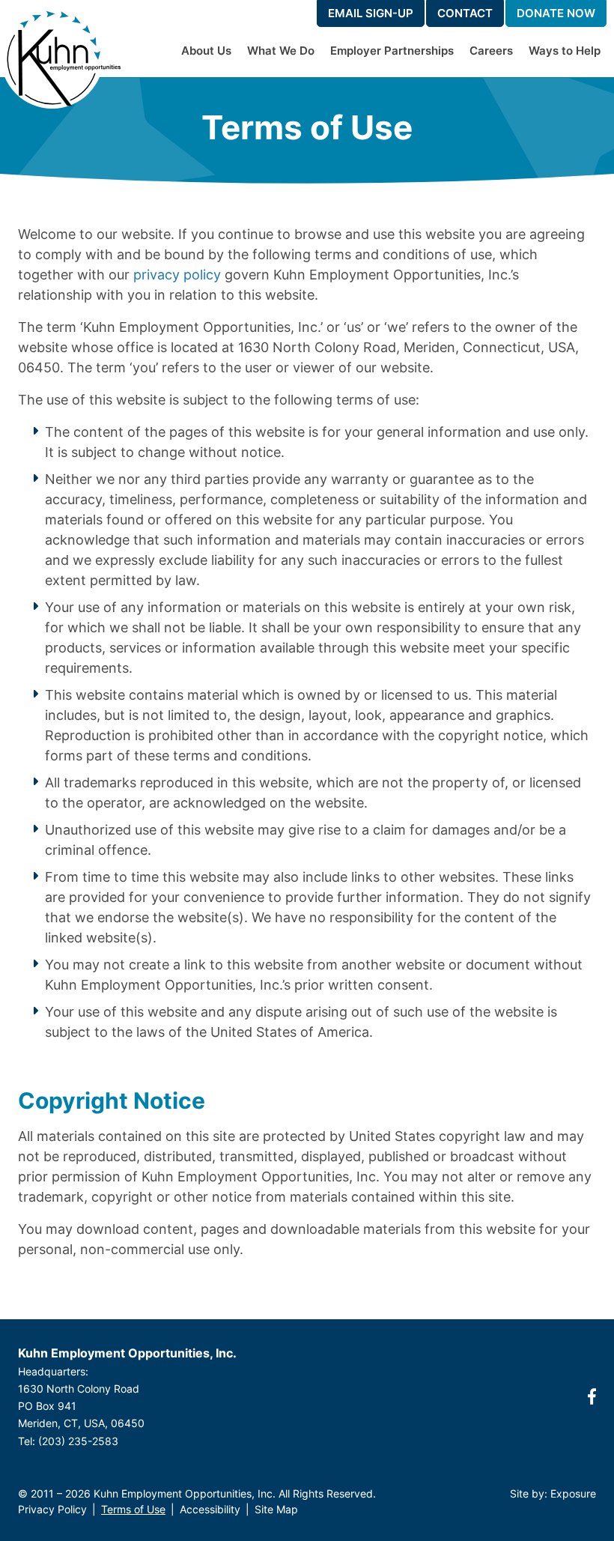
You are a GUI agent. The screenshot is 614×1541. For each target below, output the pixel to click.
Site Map (276, 1509)
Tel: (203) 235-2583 (68, 1441)
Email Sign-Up (370, 13)
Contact (465, 13)
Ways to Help (565, 50)
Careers (491, 50)
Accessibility (210, 1509)
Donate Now (556, 13)
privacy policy (177, 274)
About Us (206, 50)
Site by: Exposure (553, 1493)
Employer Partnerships (392, 50)
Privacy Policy (52, 1509)
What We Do (280, 50)
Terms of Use (133, 1509)
